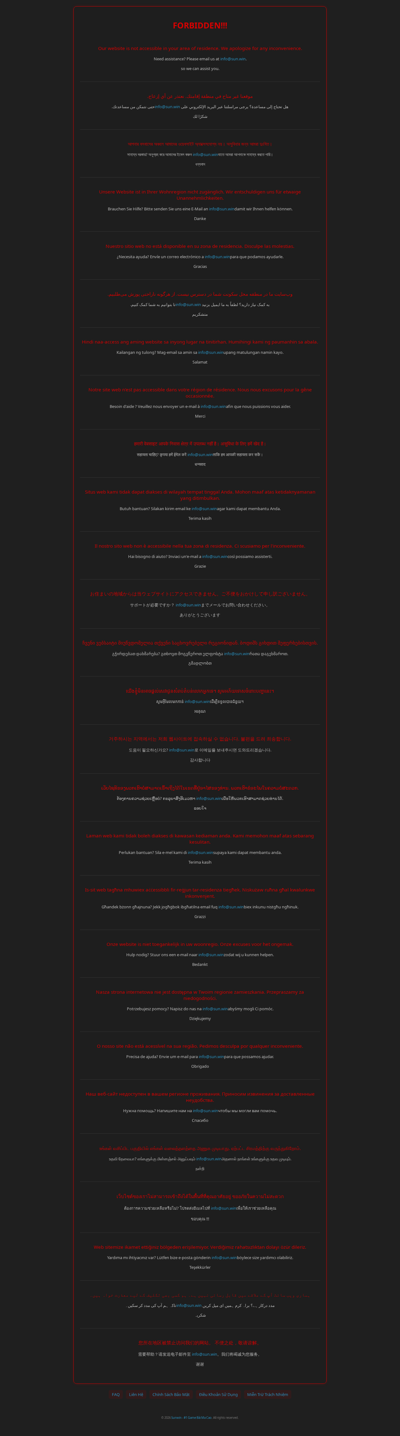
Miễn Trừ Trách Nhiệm (267, 1394)
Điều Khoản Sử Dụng (218, 1394)
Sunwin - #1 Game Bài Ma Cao (191, 1418)
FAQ (116, 1394)
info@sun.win (233, 59)
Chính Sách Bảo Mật (171, 1394)
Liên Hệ (136, 1394)
